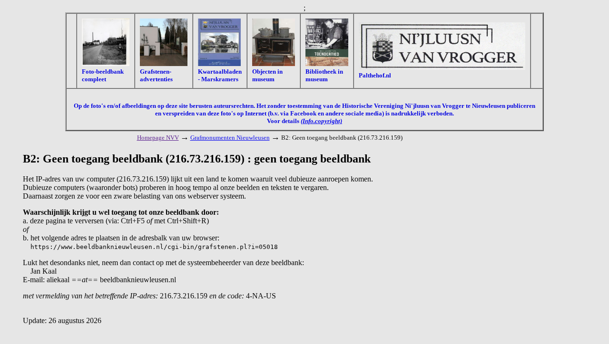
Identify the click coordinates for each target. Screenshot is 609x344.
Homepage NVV (158, 137)
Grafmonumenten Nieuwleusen (230, 137)
